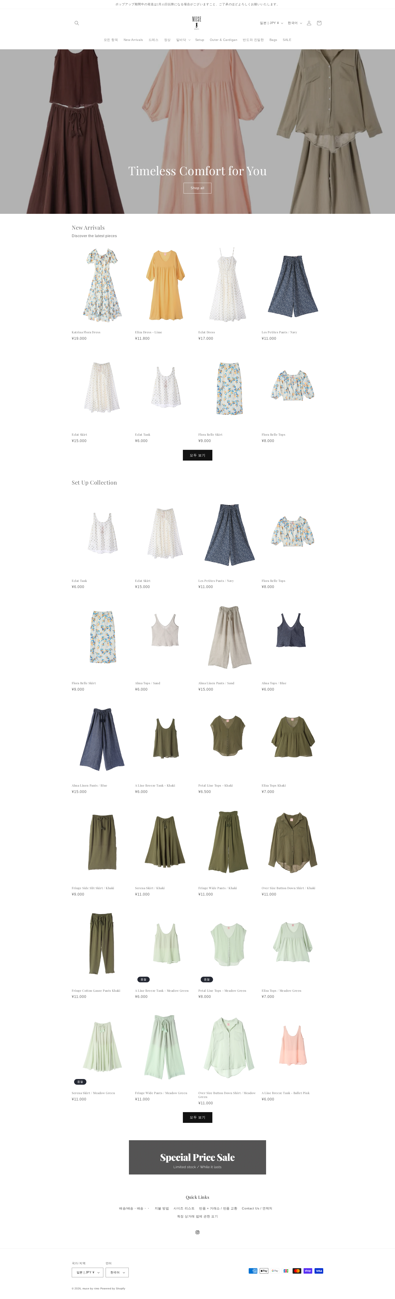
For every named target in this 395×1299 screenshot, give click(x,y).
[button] (77, 23)
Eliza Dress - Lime (148, 332)
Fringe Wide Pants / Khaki (217, 888)
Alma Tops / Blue (274, 683)
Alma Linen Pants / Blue (89, 785)
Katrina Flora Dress (86, 332)
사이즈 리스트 (184, 1208)
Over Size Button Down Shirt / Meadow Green (227, 1095)
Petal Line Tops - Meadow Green (222, 990)
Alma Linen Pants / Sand (216, 683)
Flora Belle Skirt (210, 435)
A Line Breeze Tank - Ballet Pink (286, 1093)
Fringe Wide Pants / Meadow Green (161, 1093)
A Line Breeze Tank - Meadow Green (162, 990)
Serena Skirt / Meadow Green (93, 1093)
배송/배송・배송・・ (134, 1208)
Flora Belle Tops (274, 435)
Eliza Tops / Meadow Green (282, 990)
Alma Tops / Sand (147, 683)
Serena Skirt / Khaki (150, 888)
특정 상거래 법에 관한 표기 (197, 1216)
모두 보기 (198, 455)
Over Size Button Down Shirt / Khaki (288, 888)
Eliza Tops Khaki (274, 785)
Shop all (197, 188)
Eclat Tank (142, 435)
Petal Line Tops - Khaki (215, 785)
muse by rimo (91, 1288)
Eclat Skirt (79, 435)
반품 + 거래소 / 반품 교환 (218, 1208)
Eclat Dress (206, 332)
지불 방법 (162, 1208)
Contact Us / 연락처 (257, 1208)
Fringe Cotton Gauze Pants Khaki (96, 990)
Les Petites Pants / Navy (279, 332)
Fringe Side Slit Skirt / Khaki (93, 888)
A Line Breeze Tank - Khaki (155, 785)
